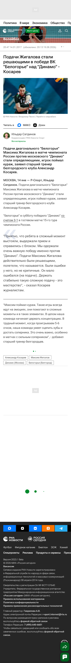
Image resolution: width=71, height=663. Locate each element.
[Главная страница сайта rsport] (20, 30)
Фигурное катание (25, 547)
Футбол (7, 547)
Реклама (28, 552)
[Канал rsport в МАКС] (9, 528)
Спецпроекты (11, 552)
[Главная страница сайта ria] (3, 30)
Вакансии (8, 566)
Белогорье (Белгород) (40, 362)
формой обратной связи (33, 621)
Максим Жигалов (40, 357)
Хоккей (64, 547)
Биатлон (43, 547)
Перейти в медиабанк (46, 116)
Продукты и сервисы (48, 552)
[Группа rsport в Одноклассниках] (48, 528)
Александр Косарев (15, 357)
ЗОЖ (53, 547)
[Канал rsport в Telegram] (61, 528)
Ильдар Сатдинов (24, 134)
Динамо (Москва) (14, 362)
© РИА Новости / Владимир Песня (18, 116)
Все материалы (19, 141)
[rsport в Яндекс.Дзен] (22, 528)
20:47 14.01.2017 (12, 47)
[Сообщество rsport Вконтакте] (35, 528)
